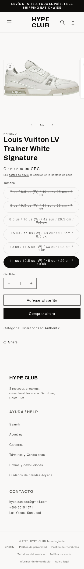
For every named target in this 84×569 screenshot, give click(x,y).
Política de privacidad (33, 547)
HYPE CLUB (38, 541)
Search (14, 424)
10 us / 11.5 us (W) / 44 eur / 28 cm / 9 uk (41, 249)
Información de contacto (35, 561)
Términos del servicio (31, 554)
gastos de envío (19, 174)
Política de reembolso (65, 547)
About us (16, 434)
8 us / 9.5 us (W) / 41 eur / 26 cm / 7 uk (41, 208)
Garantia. (16, 444)
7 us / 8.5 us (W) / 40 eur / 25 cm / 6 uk (41, 194)
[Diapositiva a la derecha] (52, 125)
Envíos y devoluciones (26, 465)
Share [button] (13, 342)
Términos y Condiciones (27, 454)
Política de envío (60, 554)
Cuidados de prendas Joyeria (30, 475)
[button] (9, 22)
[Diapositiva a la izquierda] (32, 125)
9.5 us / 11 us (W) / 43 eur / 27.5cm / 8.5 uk (41, 235)
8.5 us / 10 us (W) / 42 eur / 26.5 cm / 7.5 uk (41, 222)
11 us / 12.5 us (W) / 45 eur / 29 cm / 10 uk (41, 262)
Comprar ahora (42, 313)
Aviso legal (62, 561)
